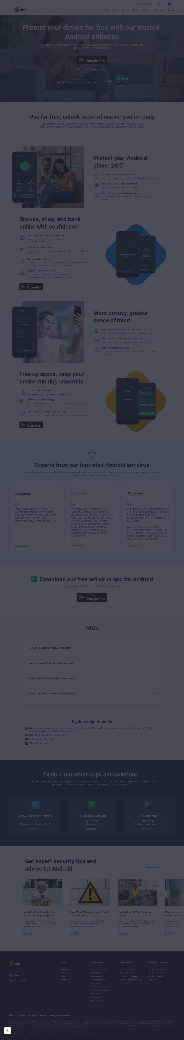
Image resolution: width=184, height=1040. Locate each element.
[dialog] (92, 520)
